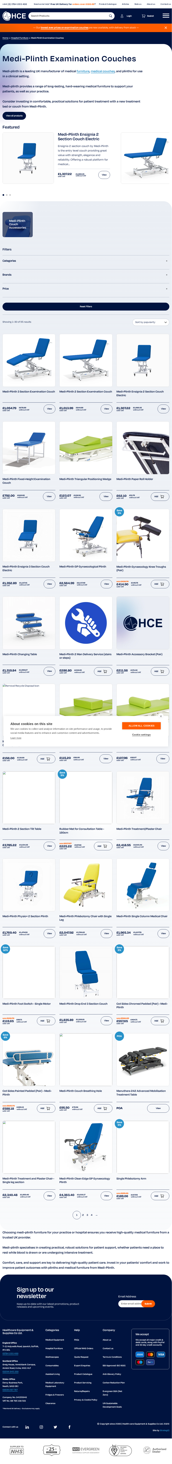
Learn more (15, 738)
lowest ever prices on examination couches (64, 27)
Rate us (138, 4)
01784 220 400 (10, 1353)
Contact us (108, 1348)
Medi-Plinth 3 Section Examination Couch (29, 391)
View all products (14, 116)
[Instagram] (41, 1427)
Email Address (127, 1296)
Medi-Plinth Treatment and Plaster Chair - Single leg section (28, 1180)
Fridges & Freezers (54, 1395)
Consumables (52, 1365)
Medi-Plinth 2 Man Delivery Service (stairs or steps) (85, 656)
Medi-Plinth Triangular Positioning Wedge (85, 479)
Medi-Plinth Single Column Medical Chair (141, 916)
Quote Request (81, 1357)
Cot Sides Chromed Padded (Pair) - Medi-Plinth (142, 1005)
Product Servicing (82, 1383)
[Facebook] (69, 1427)
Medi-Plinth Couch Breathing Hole (80, 1091)
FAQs (76, 1340)
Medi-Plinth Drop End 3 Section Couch (83, 1004)
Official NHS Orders (83, 1348)
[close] (161, 716)
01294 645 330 (10, 1371)
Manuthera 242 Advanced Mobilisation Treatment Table (141, 1093)
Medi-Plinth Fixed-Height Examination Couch (26, 481)
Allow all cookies (141, 726)
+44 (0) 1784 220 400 (15, 4)
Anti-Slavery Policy (112, 1374)
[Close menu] (165, 27)
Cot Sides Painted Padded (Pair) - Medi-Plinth (27, 1093)
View (104, 175)
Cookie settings (141, 734)
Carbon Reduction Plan (114, 1383)
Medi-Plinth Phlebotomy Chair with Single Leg (85, 918)
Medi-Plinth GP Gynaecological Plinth (82, 566)
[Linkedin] (27, 1427)
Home (5, 38)
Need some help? (42, 4)
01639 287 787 (10, 1390)
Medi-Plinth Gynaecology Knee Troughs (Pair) (141, 568)
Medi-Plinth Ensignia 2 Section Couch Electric (78, 136)
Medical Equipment (54, 1340)
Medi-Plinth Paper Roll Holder (134, 479)
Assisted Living (52, 1374)
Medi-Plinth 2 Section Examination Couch (85, 391)
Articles (125, 4)
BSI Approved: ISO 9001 (114, 1365)
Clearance (50, 1403)
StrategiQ (164, 1430)
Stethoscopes (52, 1357)
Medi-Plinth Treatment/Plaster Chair (139, 829)
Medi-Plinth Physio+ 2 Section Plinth (25, 916)
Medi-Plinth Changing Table (20, 654)
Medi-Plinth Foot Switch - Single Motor (27, 1004)
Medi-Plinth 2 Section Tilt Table (22, 829)
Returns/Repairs (82, 1391)
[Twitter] (55, 1427)
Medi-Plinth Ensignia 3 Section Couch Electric (26, 568)
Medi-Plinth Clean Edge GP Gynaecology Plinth (84, 1180)
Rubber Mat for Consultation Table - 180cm (81, 831)
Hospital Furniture (19, 38)
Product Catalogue (108, 4)
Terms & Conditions (112, 1357)
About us (151, 4)
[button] (110, 16)
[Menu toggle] (164, 16)
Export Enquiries (82, 1365)
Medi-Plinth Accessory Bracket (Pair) (139, 654)
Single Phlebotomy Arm (131, 1178)
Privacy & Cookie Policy (85, 1400)
